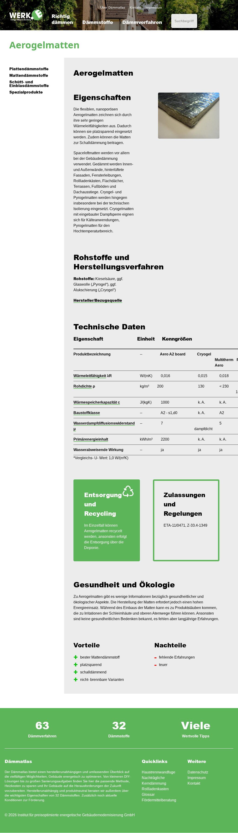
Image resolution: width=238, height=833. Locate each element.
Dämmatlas (25, 15)
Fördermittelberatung (159, 800)
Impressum (153, 7)
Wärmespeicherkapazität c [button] (96, 402)
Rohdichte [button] (82, 386)
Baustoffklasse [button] (86, 413)
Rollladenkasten (155, 789)
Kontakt (135, 7)
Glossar (148, 794)
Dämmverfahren (142, 22)
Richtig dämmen (62, 19)
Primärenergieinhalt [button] (90, 439)
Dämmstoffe (97, 22)
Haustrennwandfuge (158, 772)
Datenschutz (198, 772)
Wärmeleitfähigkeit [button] (89, 376)
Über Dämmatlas (112, 7)
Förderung (36, 800)
